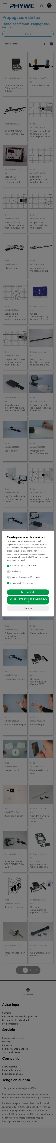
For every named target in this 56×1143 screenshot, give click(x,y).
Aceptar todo (28, 592)
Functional (16, 583)
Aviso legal (20, 560)
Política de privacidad (39, 557)
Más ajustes (28, 583)
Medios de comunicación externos (26, 577)
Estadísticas (31, 566)
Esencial (15, 566)
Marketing (16, 571)
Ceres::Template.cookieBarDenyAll (28, 600)
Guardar (28, 608)
